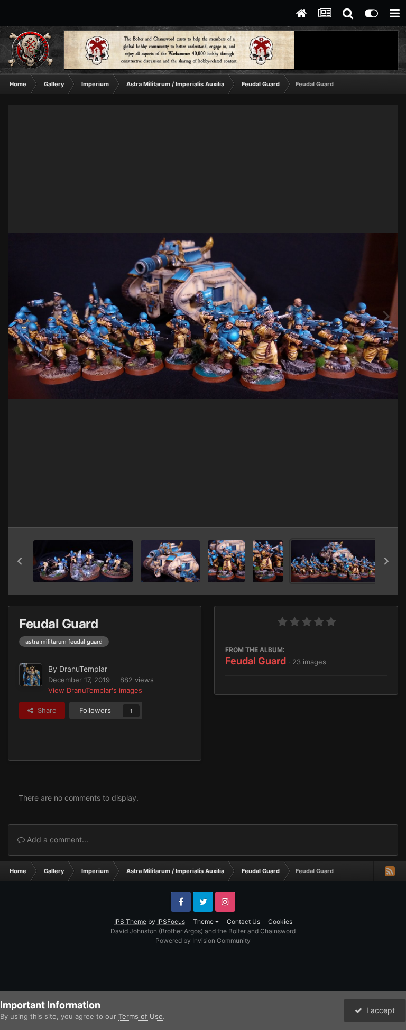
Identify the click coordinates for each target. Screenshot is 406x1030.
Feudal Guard (255, 660)
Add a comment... (56, 839)
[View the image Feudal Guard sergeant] (267, 561)
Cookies (280, 921)
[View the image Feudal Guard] (340, 561)
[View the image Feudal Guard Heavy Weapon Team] (83, 561)
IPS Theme (130, 921)
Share (45, 710)
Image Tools (354, 508)
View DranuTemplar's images (95, 690)
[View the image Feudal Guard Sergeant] (226, 561)
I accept (378, 1010)
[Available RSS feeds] (389, 871)
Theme (204, 921)
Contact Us (243, 921)
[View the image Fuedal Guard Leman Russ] (170, 561)
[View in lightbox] (203, 316)
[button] (19, 561)
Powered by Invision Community (203, 940)
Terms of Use (140, 1016)
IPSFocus (171, 921)
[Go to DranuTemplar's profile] (30, 674)
